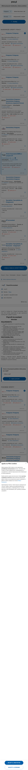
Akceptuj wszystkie (14, 762)
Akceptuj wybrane (14, 767)
